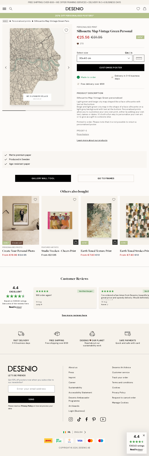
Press (71, 372)
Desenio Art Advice (121, 367)
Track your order (120, 377)
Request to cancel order (124, 397)
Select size (82, 52)
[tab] (14, 109)
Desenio (83, 448)
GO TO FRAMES (106, 178)
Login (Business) (77, 411)
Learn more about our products (92, 140)
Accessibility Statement (80, 392)
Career (72, 382)
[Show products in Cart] (144, 8)
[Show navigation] (4, 8)
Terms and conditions (122, 382)
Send (31, 399)
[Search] (11, 8)
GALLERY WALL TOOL (43, 178)
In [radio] (131, 52)
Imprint (72, 377)
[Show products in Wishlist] (138, 8)
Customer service (121, 372)
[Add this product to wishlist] (66, 29)
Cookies (116, 387)
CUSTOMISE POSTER (110, 67)
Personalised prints (21, 21)
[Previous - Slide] (5, 67)
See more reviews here (74, 315)
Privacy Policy (27, 406)
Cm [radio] (127, 52)
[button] (139, 58)
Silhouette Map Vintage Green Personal (51, 21)
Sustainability (75, 387)
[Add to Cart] (75, 242)
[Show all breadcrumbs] (5, 21)
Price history (83, 134)
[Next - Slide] (68, 67)
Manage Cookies (120, 402)
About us (73, 367)
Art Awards (74, 406)
